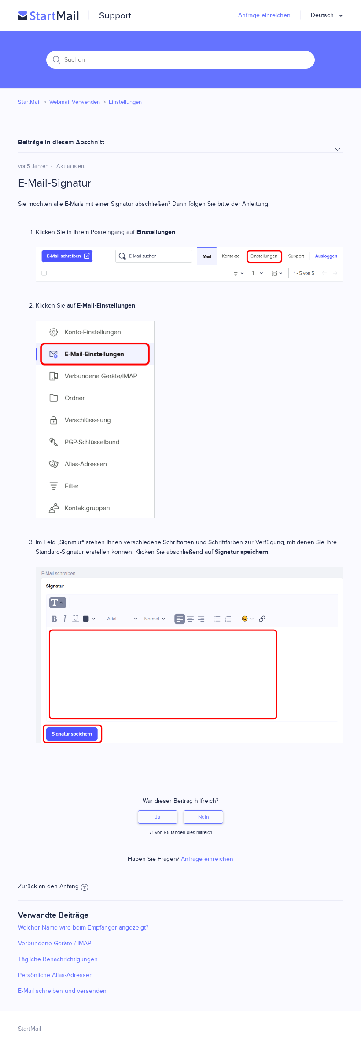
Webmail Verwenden (74, 102)
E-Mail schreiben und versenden (62, 991)
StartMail (29, 102)
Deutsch (323, 15)
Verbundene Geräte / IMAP (54, 943)
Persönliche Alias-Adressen (55, 975)
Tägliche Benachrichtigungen (58, 959)
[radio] (157, 817)
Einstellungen (125, 102)
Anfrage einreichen (264, 15)
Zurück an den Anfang (48, 886)
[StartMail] (48, 15)
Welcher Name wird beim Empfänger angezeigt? (83, 927)
